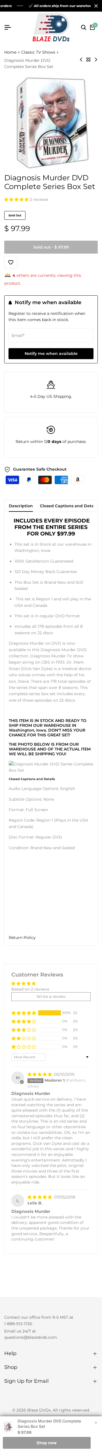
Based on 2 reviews (30, 989)
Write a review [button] (51, 996)
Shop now (47, 1442)
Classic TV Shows (38, 52)
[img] (40, 1074)
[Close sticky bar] (96, 1422)
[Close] (95, 6)
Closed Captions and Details (69, 505)
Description (21, 505)
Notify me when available (51, 353)
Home (10, 52)
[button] (17, 199)
